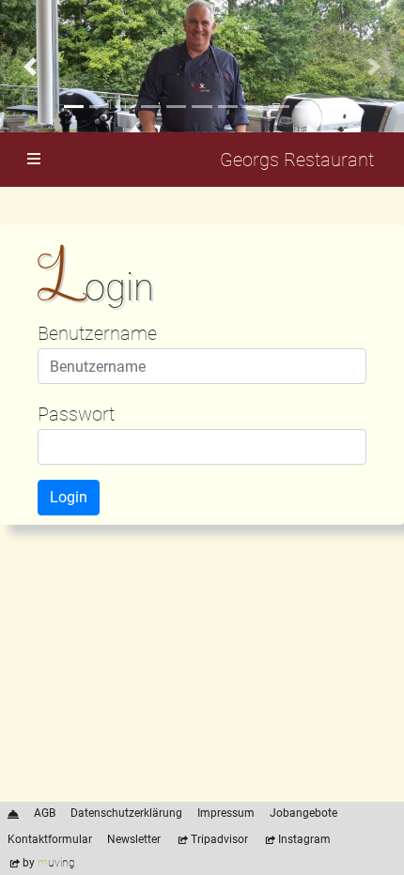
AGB (44, 813)
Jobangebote (303, 813)
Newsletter (134, 839)
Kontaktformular (50, 839)
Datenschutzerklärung (126, 813)
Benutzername (97, 333)
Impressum (226, 813)
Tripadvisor (219, 839)
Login (68, 497)
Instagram (304, 839)
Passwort (76, 414)
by (49, 862)
